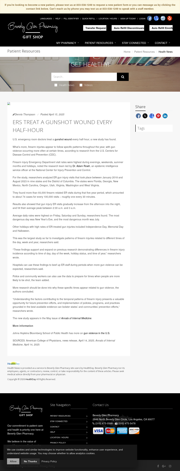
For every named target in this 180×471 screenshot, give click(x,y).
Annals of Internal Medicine (76, 318)
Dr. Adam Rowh (81, 166)
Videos (88, 85)
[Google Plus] (164, 466)
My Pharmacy (66, 43)
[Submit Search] (123, 77)
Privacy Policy (58, 442)
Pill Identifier (71, 18)
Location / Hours (108, 18)
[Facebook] (149, 18)
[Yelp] (169, 18)
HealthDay (30, 379)
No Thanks (30, 461)
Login (142, 18)
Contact (161, 43)
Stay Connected (134, 43)
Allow (13, 461)
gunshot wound (63, 139)
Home (127, 51)
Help (57, 18)
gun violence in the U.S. (97, 333)
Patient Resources (99, 43)
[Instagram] (162, 18)
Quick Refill (88, 18)
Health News (66, 85)
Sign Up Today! (128, 18)
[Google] (156, 18)
